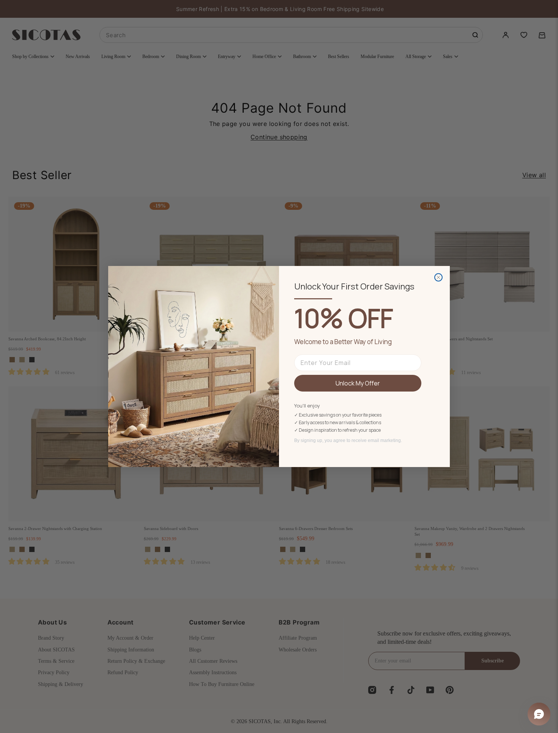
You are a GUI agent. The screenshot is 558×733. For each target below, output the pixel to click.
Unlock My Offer (358, 383)
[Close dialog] (438, 277)
